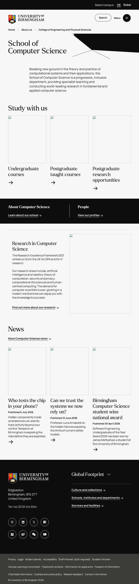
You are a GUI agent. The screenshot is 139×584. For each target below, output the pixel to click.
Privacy (12, 559)
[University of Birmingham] (26, 18)
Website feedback (73, 574)
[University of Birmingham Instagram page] (12, 522)
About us (27, 29)
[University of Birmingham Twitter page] (34, 522)
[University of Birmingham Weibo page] (23, 534)
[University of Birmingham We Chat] (34, 534)
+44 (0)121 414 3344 (25, 507)
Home (11, 29)
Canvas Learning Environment (24, 566)
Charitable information (20, 574)
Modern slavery (33, 559)
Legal (20, 559)
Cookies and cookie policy (48, 574)
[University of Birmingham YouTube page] (45, 534)
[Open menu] (127, 18)
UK (119, 5)
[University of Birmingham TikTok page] (12, 534)
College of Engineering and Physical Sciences (65, 29)
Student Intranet (101, 559)
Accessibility (50, 559)
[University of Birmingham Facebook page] (45, 522)
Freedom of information (107, 566)
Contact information (96, 574)
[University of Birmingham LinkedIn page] (23, 522)
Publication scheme (52, 566)
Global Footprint (88, 474)
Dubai (127, 5)
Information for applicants (79, 566)
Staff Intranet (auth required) (74, 559)
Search (103, 17)
